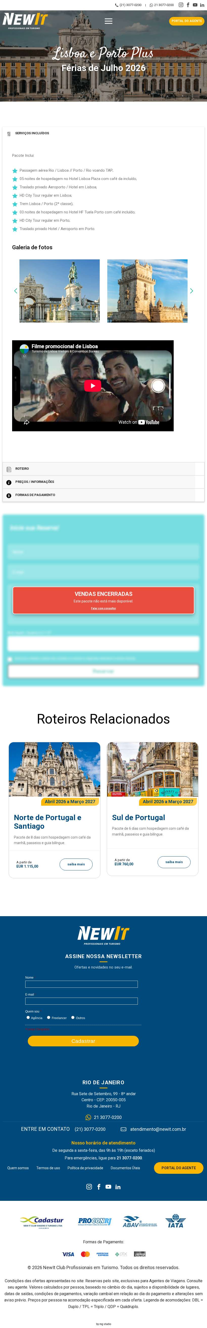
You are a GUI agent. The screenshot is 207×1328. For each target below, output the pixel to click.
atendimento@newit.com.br (158, 1129)
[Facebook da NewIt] (99, 1187)
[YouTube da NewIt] (108, 1187)
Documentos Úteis (125, 1168)
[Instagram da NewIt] (89, 1187)
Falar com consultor (103, 608)
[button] (15, 291)
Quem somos (18, 1168)
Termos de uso (48, 1168)
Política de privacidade (85, 1168)
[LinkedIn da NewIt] (118, 1187)
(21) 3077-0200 (130, 5)
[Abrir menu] (108, 21)
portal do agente (187, 21)
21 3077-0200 (164, 5)
